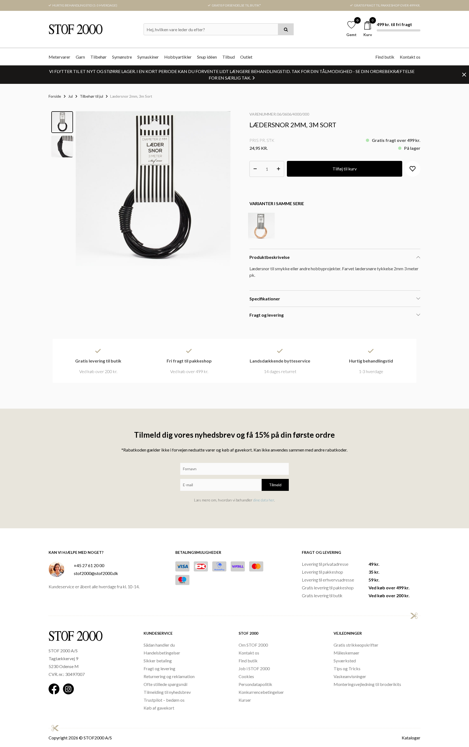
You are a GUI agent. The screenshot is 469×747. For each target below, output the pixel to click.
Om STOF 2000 (253, 644)
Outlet (246, 56)
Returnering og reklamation (169, 676)
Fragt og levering (159, 668)
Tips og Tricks (347, 668)
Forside (55, 96)
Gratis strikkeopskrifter (356, 644)
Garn (80, 56)
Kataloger (411, 737)
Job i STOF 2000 (254, 668)
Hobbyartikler (178, 56)
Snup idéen (207, 56)
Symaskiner (148, 56)
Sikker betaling (158, 660)
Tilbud (228, 56)
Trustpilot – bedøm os (164, 700)
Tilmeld (275, 484)
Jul (70, 96)
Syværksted (345, 660)
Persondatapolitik (255, 684)
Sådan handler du (159, 644)
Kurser (245, 700)
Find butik (384, 56)
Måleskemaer (346, 652)
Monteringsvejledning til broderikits (367, 684)
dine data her (263, 500)
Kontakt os (410, 56)
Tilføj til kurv (344, 168)
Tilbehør (98, 56)
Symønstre (122, 56)
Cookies (246, 676)
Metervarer (59, 56)
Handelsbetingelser (162, 652)
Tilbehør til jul (91, 96)
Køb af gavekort (159, 707)
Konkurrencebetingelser (261, 692)
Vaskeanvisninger (350, 676)
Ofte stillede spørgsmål (165, 684)
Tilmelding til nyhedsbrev (167, 692)
